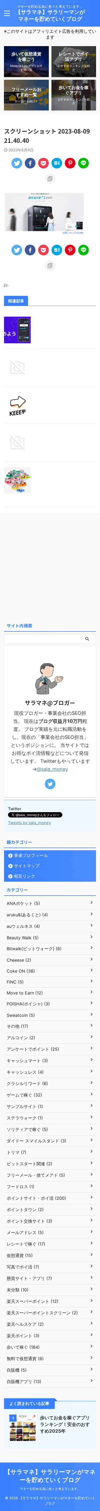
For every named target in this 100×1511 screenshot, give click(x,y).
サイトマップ (26, 865)
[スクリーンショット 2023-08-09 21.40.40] (56, 163)
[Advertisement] (50, 568)
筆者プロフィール (31, 855)
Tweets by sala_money (29, 822)
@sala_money (52, 769)
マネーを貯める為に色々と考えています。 (50, 1489)
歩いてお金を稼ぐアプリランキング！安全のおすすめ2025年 (65, 1424)
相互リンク (24, 876)
